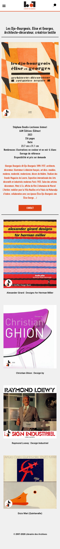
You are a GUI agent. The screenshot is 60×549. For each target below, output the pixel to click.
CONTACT (30, 208)
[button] (4, 6)
